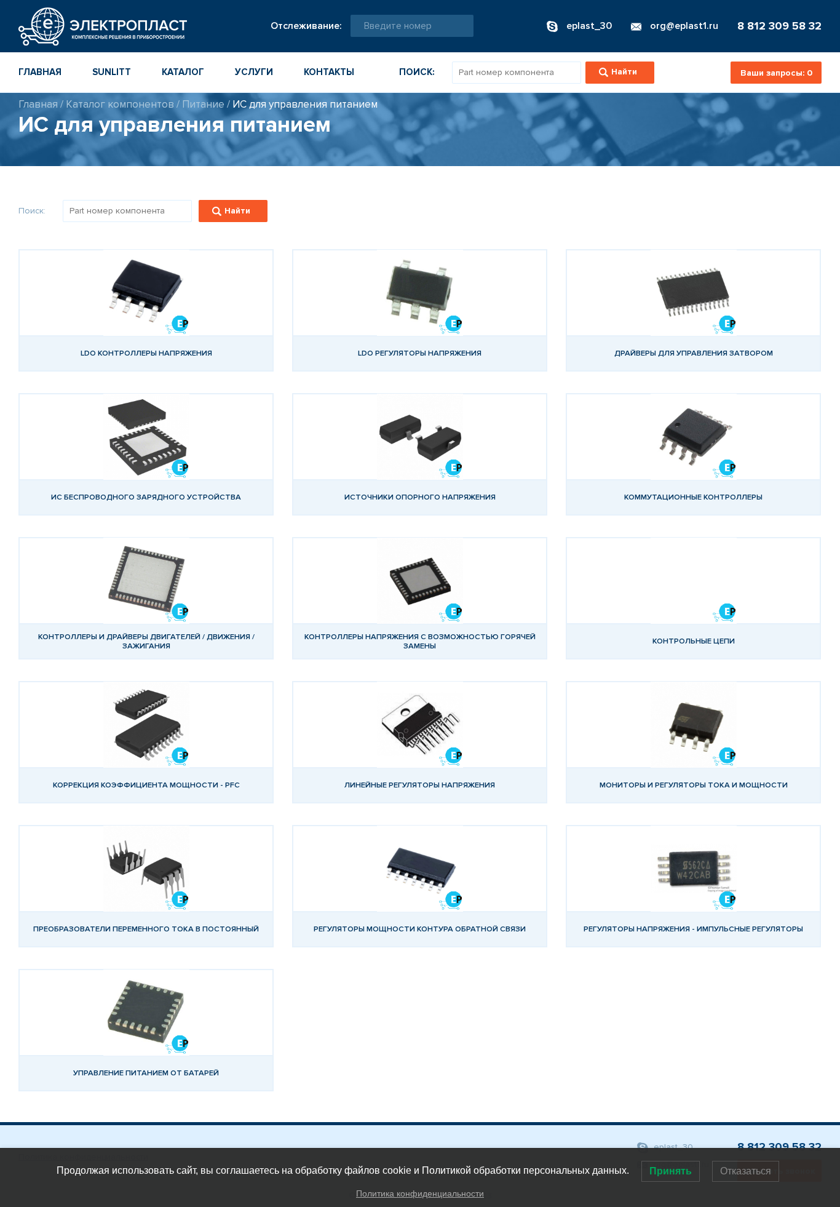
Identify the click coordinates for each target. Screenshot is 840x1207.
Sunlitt (111, 72)
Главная (39, 72)
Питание (203, 104)
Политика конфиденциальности (420, 1193)
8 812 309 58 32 (779, 26)
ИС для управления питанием (305, 104)
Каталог (183, 72)
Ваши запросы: (776, 73)
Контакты (329, 72)
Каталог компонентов (120, 104)
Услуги (254, 72)
